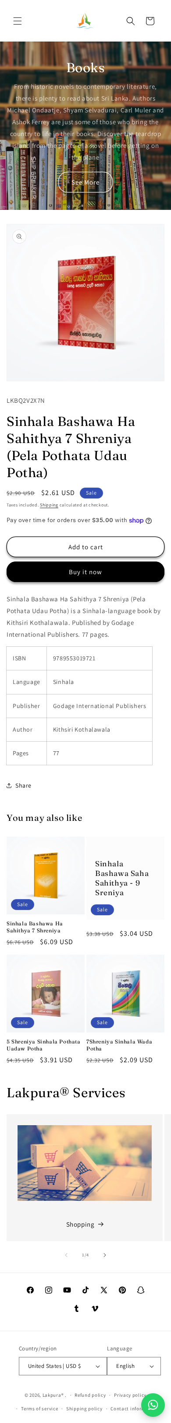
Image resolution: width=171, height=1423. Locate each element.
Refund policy (90, 1395)
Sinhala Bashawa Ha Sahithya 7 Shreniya (35, 927)
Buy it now (85, 572)
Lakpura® (53, 1395)
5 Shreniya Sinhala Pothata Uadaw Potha (44, 1045)
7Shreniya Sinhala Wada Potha (119, 1045)
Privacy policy (130, 1395)
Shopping (80, 1224)
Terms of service (39, 1409)
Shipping (49, 505)
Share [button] (23, 785)
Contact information (134, 1409)
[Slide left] (66, 1255)
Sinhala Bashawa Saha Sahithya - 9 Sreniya (122, 878)
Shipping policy (84, 1409)
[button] (17, 21)
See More (85, 182)
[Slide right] (104, 1255)
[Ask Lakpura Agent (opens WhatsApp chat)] (153, 1405)
